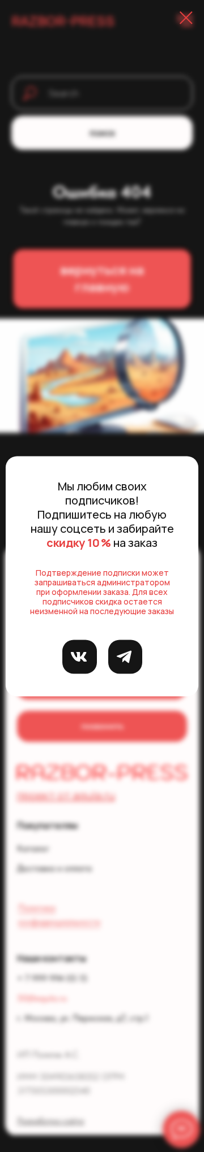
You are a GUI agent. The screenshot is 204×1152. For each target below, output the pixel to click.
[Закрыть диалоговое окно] (186, 18)
